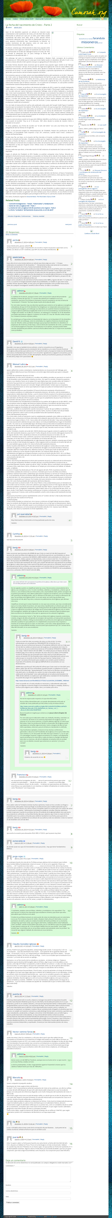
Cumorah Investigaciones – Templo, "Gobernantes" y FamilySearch (31, 204)
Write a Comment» (12, 235)
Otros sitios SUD (26, 19)
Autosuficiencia (83, 39)
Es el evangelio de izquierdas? (91, 200)
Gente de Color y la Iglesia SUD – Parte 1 (22, 206)
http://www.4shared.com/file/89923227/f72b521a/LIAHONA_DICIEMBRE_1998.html (42, 681)
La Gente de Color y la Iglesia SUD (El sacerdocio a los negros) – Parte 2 (32, 208)
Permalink (38, 242)
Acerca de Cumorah (43, 19)
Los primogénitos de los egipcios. (89, 188)
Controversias (26, 216)
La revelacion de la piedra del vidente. (92, 117)
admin (10, 27)
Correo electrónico (12, 1191)
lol (82, 132)
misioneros (89, 42)
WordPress (40, 1217)
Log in (55, 1217)
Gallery (97, 19)
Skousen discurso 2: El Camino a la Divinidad (91, 66)
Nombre (8, 1185)
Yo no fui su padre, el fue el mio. (91, 215)
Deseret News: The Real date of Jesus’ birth (41, 197)
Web (7, 1197)
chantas (90, 39)
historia (35, 216)
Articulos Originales (14, 216)
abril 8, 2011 (18, 27)
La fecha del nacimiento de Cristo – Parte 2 (29, 24)
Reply (45, 242)
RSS (105, 19)
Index (80, 157)
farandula (99, 38)
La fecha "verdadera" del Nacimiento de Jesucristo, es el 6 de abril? (31, 210)
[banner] (56, 9)
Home (8, 19)
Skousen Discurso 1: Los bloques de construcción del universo (93, 172)
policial (100, 43)
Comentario (10, 1166)
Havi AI (84, 94)
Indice (15, 19)
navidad (41, 216)
